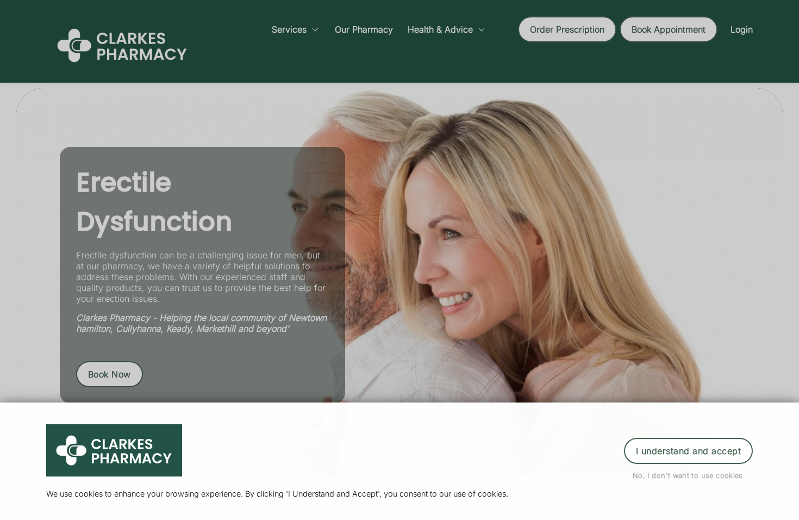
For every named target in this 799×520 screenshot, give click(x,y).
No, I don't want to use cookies (688, 476)
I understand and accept (688, 450)
